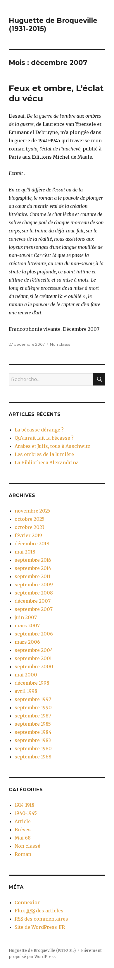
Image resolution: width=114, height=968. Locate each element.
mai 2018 (25, 552)
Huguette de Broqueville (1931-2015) (42, 950)
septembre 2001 (33, 658)
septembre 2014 (33, 568)
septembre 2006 (34, 634)
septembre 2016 (33, 560)
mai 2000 (26, 675)
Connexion (28, 902)
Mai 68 (23, 838)
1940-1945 (26, 813)
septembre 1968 (33, 757)
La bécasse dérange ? (39, 430)
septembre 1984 (33, 732)
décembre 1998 (32, 683)
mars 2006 (27, 642)
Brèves (23, 829)
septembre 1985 (33, 724)
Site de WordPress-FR (40, 927)
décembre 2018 (32, 543)
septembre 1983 (33, 740)
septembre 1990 (33, 707)
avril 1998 (26, 691)
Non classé (60, 344)
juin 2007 (26, 617)
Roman (23, 854)
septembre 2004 (34, 650)
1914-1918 (24, 805)
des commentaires (41, 919)
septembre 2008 (34, 593)
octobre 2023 (29, 527)
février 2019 (28, 535)
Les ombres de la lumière (44, 454)
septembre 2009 (34, 584)
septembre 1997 (33, 699)
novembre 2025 (32, 511)
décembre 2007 (33, 601)
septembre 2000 (34, 666)
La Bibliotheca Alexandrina (47, 462)
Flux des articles (39, 911)
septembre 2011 (32, 576)
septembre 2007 (34, 609)
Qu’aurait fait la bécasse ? (44, 438)
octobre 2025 (29, 519)
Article (23, 821)
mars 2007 (27, 625)
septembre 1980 (33, 748)
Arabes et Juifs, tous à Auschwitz (52, 446)
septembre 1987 (33, 716)
